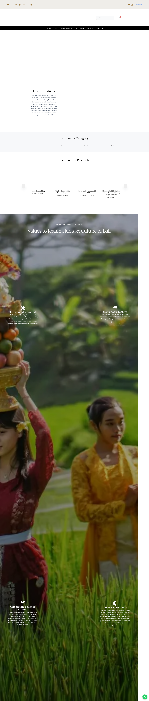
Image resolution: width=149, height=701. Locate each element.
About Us (90, 28)
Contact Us (99, 28)
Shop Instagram (80, 28)
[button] (49, 28)
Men (56, 28)
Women (48, 28)
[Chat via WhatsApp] (144, 696)
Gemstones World (66, 28)
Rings (62, 146)
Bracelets (87, 146)
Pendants (111, 146)
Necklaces (37, 146)
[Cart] (120, 18)
